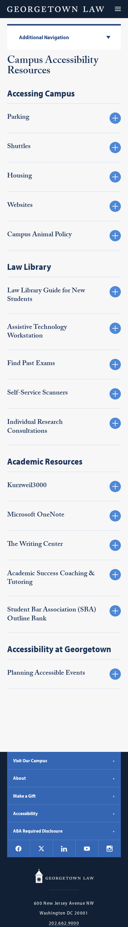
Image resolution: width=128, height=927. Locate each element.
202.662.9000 (64, 923)
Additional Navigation (44, 37)
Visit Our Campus (30, 760)
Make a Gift (24, 795)
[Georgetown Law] (55, 9)
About (19, 778)
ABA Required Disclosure (38, 830)
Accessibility (25, 813)
